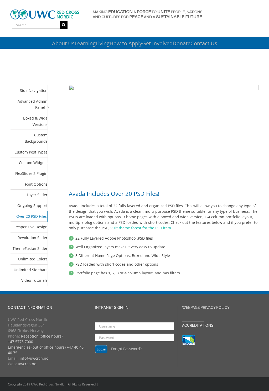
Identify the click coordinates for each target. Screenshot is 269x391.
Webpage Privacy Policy (206, 307)
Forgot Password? (126, 348)
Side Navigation (34, 90)
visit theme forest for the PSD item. (141, 227)
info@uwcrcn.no (34, 358)
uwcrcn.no (27, 363)
